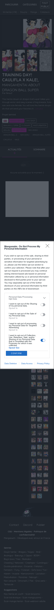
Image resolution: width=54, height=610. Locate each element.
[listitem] (27, 298)
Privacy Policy (43, 363)
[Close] (48, 246)
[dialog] (27, 305)
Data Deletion (10, 363)
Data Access (27, 363)
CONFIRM (16, 353)
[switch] (43, 304)
